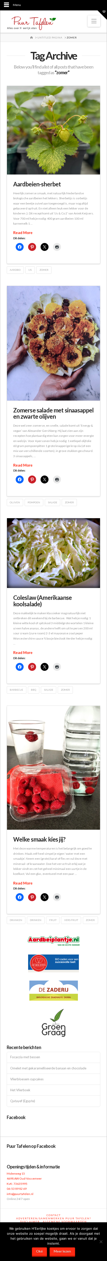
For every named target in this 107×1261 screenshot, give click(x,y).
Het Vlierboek (20, 1090)
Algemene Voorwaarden (65, 1221)
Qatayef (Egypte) (22, 1101)
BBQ (33, 689)
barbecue (16, 689)
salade (52, 502)
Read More (23, 232)
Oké (39, 1251)
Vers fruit (71, 920)
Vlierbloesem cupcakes (27, 1079)
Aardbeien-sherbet (37, 184)
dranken (16, 920)
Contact (54, 1215)
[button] (94, 21)
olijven (15, 502)
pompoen (34, 502)
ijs (30, 269)
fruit (52, 920)
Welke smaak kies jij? (39, 839)
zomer (44, 269)
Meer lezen (62, 1251)
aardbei (15, 269)
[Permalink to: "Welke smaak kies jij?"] (53, 768)
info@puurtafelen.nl (20, 1194)
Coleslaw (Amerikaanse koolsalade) (42, 600)
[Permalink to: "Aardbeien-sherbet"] (53, 130)
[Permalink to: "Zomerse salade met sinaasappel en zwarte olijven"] (53, 343)
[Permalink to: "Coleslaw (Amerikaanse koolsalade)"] (53, 553)
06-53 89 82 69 (17, 1189)
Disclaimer (30, 1221)
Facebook (16, 1117)
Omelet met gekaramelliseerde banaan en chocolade (48, 1068)
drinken (35, 920)
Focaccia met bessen (25, 1057)
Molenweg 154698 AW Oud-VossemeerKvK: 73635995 (24, 1179)
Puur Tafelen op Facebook (31, 1146)
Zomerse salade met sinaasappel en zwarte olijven (53, 413)
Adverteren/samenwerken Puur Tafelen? (53, 1218)
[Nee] (100, 1241)
